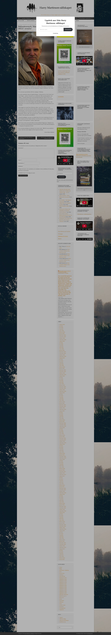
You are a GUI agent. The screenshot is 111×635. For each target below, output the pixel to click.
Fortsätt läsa (55, 33)
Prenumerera (68, 29)
